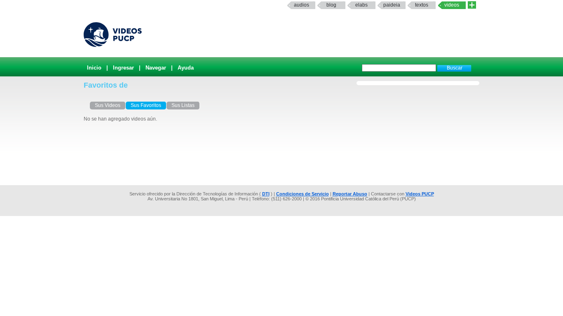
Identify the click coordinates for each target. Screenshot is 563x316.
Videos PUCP (420, 193)
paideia (391, 5)
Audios (301, 5)
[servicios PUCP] (472, 5)
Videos (451, 5)
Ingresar (123, 68)
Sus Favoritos (146, 105)
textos (421, 5)
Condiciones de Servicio (302, 193)
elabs (361, 5)
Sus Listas (183, 105)
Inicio (94, 68)
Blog (331, 5)
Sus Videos (107, 105)
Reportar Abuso (350, 193)
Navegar (155, 68)
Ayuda (186, 68)
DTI (266, 193)
